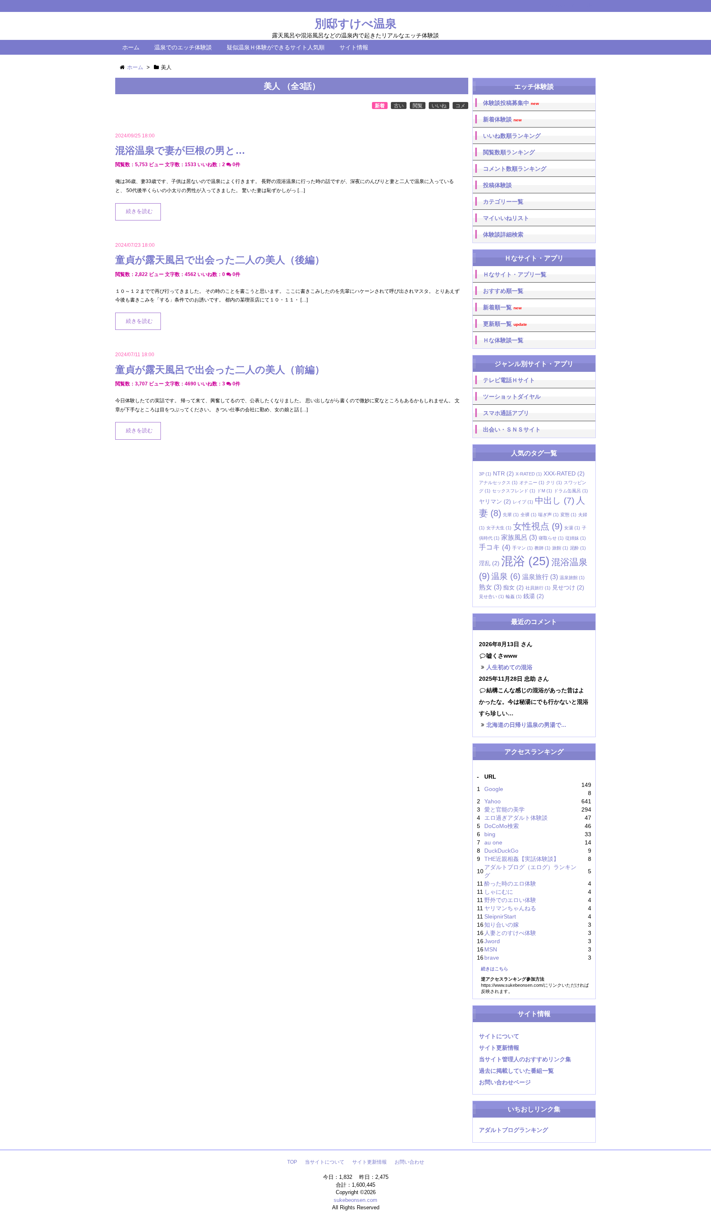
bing (489, 834)
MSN (490, 949)
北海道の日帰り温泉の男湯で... (526, 724)
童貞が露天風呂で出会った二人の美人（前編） (220, 369)
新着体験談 (502, 119)
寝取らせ (551, 538)
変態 (568, 514)
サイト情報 (353, 47)
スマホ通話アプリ (506, 413)
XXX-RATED (564, 474)
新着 (380, 106)
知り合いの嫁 (501, 924)
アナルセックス (498, 482)
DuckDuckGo (501, 850)
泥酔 (578, 547)
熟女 (490, 587)
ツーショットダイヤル (512, 396)
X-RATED (529, 473)
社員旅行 (538, 587)
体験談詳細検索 (503, 234)
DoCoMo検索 (501, 826)
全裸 (528, 514)
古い (399, 106)
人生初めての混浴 (509, 667)
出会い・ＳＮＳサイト (512, 429)
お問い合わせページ (505, 1082)
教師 (542, 547)
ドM (544, 490)
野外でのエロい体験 (510, 900)
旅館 (560, 547)
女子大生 (498, 527)
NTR (503, 474)
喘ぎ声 (548, 514)
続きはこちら (494, 968)
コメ (460, 106)
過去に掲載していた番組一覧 (516, 1070)
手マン (522, 547)
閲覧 (418, 106)
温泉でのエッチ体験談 (183, 47)
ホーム (130, 47)
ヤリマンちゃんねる (510, 908)
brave (491, 957)
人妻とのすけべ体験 (510, 933)
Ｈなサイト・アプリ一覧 (514, 274)
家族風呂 (519, 537)
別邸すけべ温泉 (356, 23)
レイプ (523, 501)
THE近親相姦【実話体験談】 (521, 859)
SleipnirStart (500, 916)
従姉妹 (575, 538)
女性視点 (537, 526)
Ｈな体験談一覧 (503, 340)
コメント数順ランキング (514, 169)
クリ (554, 482)
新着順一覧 (502, 307)
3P (485, 473)
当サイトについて (324, 1162)
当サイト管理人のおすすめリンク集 (525, 1059)
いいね (439, 106)
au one (493, 842)
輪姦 (514, 596)
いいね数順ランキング (512, 136)
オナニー (531, 482)
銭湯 (533, 596)
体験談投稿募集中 (511, 103)
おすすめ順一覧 (503, 291)
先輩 (511, 514)
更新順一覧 (505, 324)
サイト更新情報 (499, 1047)
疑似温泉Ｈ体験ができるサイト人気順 (276, 47)
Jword (492, 941)
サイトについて (499, 1036)
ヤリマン (495, 502)
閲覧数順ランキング (509, 152)
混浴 (525, 561)
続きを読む (139, 211)
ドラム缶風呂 (571, 490)
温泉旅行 (540, 576)
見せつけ (568, 587)
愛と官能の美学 (504, 809)
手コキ (495, 547)
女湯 (572, 527)
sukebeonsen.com (355, 1200)
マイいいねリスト (506, 218)
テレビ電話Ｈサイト (509, 380)
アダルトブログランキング (513, 1130)
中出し (554, 500)
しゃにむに (498, 891)
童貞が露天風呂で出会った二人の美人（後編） (220, 259)
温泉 (505, 576)
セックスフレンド (513, 490)
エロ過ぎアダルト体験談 (516, 817)
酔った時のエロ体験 (510, 883)
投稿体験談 (497, 185)
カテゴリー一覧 (503, 201)
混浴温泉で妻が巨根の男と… (180, 150)
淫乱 (489, 563)
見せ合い (491, 596)
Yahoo (492, 801)
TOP (292, 1162)
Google (493, 789)
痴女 (513, 587)
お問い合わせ (409, 1162)
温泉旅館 (572, 577)
